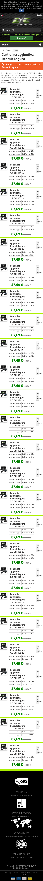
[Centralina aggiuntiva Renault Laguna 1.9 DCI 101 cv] (3, 166)
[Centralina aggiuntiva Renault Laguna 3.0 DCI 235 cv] (3, 621)
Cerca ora (20, 38)
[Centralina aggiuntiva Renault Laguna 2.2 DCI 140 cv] (3, 570)
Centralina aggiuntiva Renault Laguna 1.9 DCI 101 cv (17, 168)
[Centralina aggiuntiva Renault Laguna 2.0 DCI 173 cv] (3, 469)
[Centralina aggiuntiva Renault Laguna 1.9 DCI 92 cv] (3, 368)
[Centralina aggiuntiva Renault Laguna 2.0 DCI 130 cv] (3, 394)
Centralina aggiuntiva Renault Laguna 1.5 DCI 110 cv (17, 93)
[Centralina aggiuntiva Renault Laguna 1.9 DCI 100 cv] (3, 141)
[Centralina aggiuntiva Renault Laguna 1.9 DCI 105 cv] (3, 646)
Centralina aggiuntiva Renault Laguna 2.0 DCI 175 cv (17, 497)
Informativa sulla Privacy (21, 875)
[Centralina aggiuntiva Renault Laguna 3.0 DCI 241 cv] (3, 747)
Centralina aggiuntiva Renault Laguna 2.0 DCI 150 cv (17, 446)
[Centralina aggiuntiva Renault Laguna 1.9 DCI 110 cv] (3, 217)
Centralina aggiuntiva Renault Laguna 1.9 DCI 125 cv (17, 673)
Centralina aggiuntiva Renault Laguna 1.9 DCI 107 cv (17, 194)
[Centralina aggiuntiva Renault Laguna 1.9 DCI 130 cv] (3, 293)
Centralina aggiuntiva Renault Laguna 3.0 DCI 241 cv (17, 749)
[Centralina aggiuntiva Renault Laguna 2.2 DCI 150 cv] (3, 596)
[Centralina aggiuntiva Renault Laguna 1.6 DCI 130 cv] (3, 116)
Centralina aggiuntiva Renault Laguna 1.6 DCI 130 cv (17, 118)
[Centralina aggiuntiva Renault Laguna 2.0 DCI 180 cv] (3, 520)
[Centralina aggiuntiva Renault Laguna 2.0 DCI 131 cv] (3, 419)
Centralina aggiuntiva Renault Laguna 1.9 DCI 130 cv (17, 295)
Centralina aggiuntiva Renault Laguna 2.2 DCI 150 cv (17, 598)
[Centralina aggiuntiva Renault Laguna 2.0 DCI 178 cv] (3, 697)
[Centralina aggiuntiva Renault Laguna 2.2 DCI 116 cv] (3, 722)
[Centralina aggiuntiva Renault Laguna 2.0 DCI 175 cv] (3, 495)
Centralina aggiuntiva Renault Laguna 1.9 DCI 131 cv (17, 320)
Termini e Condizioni (19, 873)
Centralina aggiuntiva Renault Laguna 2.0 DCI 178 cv (17, 699)
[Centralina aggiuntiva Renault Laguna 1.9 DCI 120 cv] (3, 267)
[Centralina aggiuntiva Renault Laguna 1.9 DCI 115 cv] (3, 242)
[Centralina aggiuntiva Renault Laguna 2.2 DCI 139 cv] (3, 545)
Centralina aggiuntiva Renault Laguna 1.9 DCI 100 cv (17, 143)
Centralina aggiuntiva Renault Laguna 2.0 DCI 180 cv (17, 522)
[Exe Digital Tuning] (21, 20)
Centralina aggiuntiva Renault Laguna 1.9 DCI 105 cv (17, 648)
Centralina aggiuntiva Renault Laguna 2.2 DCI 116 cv (17, 724)
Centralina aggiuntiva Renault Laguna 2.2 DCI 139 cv (17, 547)
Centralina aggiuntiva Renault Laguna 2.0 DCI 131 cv (17, 421)
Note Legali (8, 873)
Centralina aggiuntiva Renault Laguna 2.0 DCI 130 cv (17, 396)
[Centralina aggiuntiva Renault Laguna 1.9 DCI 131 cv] (3, 318)
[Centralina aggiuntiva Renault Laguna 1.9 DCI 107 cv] (3, 192)
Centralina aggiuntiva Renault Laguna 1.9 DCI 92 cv (17, 370)
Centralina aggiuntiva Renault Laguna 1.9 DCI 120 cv (17, 269)
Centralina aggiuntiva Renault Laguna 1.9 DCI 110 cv (17, 219)
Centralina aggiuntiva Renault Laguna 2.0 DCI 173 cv (17, 472)
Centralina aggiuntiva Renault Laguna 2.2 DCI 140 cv (17, 572)
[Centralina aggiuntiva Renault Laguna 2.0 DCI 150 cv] (3, 444)
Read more (37, 8)
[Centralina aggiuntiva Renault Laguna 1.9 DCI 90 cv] (3, 343)
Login (39, 15)
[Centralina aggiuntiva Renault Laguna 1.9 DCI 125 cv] (3, 671)
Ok (21, 11)
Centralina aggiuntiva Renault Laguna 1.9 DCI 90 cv (17, 345)
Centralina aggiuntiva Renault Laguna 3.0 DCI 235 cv (17, 623)
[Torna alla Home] (3, 50)
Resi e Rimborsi (32, 873)
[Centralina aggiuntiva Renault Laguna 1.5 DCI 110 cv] (3, 91)
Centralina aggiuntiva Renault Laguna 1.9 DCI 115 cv (17, 244)
